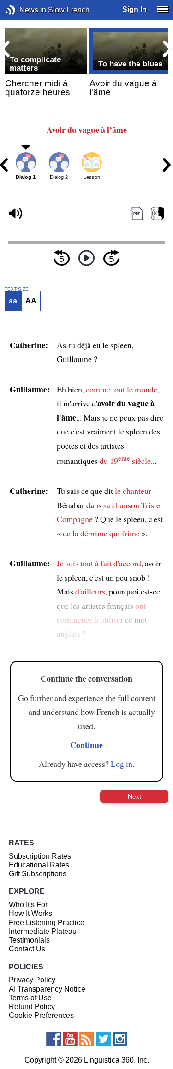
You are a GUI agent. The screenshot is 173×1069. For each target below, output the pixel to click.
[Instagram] (120, 1039)
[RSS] (86, 1039)
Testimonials (29, 940)
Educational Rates (39, 865)
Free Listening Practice (46, 922)
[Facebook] (53, 1039)
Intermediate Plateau (43, 931)
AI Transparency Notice (47, 989)
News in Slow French (24, 10)
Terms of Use (30, 998)
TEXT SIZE (17, 289)
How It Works (30, 913)
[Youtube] (70, 1039)
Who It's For (28, 905)
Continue (86, 745)
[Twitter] (103, 1039)
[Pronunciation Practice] (157, 214)
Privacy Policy (32, 980)
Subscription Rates (40, 856)
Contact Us (27, 949)
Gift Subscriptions (37, 874)
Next (134, 796)
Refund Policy (32, 1006)
